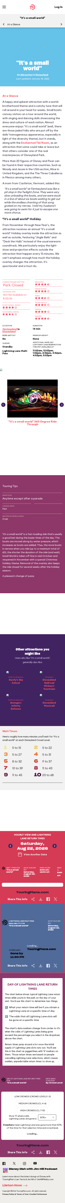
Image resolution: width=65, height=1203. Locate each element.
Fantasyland (9, 329)
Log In (59, 7)
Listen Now (12, 1185)
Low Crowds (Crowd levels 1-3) (32, 1096)
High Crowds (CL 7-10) (32, 1110)
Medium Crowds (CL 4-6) (32, 1103)
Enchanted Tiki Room (35, 142)
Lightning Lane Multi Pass (14, 352)
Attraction (26, 74)
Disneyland (42, 74)
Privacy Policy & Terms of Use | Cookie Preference (24, 1194)
